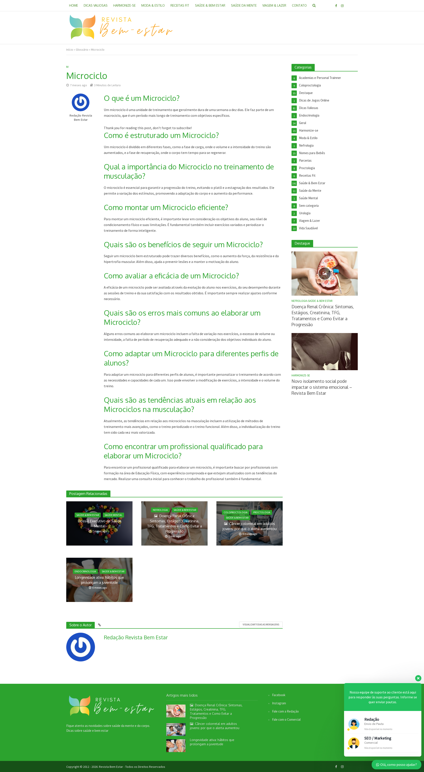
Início (69, 50)
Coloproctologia (236, 512)
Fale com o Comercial (286, 719)
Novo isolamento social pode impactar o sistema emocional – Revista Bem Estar (322, 387)
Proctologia (261, 512)
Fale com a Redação (285, 711)
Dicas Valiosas (96, 5)
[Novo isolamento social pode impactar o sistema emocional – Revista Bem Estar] (325, 351)
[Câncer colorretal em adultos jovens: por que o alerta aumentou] (176, 729)
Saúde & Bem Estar (210, 5)
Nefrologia (160, 509)
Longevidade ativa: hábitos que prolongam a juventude (99, 580)
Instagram (279, 703)
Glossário (82, 50)
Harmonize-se (124, 5)
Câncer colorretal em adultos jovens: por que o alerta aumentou (249, 526)
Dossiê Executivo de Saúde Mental (99, 523)
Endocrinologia (85, 571)
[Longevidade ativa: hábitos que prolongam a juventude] (176, 745)
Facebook (278, 695)
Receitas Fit (179, 5)
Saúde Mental (113, 515)
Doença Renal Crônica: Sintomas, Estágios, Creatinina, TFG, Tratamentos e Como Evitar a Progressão (174, 523)
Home (73, 5)
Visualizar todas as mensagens (261, 624)
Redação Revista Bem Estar (80, 117)
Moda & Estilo (153, 5)
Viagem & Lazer (274, 5)
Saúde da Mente (244, 5)
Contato (299, 5)
